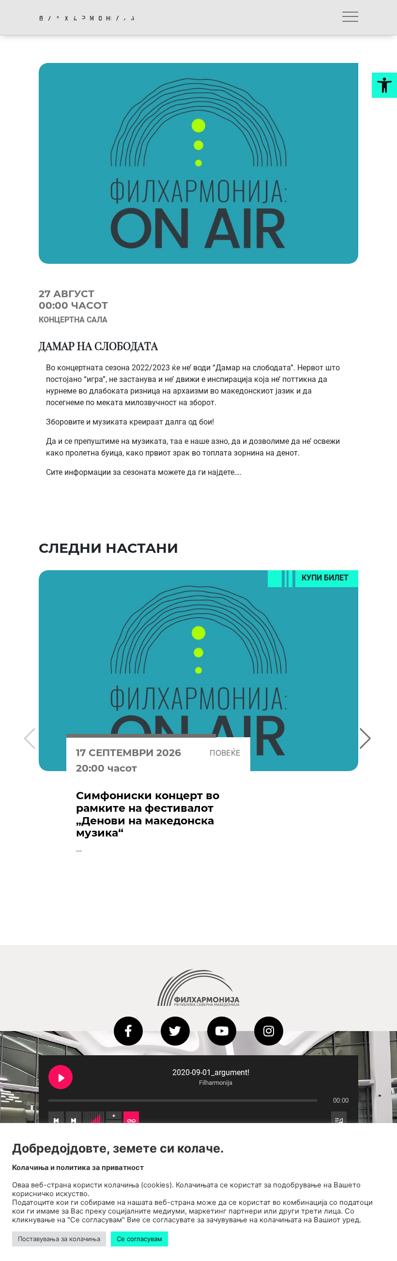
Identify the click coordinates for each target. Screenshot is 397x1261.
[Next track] (73, 1119)
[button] (384, 85)
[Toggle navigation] (350, 17)
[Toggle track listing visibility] (339, 1119)
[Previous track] (56, 1119)
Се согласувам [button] (139, 1239)
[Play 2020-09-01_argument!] (60, 1077)
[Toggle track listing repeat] (131, 1119)
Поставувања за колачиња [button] (59, 1239)
